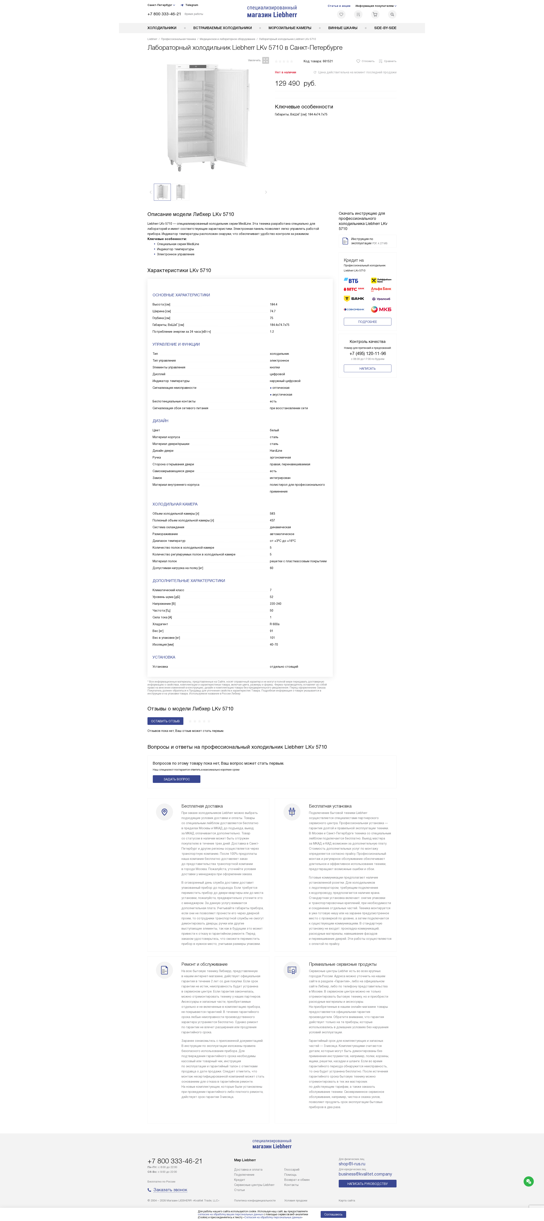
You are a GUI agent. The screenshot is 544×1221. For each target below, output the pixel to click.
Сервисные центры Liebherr (254, 1185)
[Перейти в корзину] (375, 14)
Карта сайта (347, 1200)
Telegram (191, 5)
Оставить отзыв (165, 721)
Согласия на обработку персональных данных (272, 1217)
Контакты (291, 1185)
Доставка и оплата (248, 1169)
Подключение (244, 1174)
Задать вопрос (177, 779)
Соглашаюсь (333, 1214)
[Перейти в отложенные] (341, 14)
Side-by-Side (385, 28)
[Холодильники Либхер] (272, 11)
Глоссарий (291, 1169)
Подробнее (367, 322)
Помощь (290, 1174)
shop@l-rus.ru (352, 1163)
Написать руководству (367, 1184)
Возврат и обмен (297, 1179)
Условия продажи (295, 1200)
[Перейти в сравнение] (358, 14)
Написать (368, 368)
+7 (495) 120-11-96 (368, 353)
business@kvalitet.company (365, 1174)
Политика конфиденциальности (255, 1200)
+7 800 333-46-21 (164, 14)
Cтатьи (239, 1190)
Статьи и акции (339, 5)
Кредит (239, 1179)
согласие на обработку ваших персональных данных (230, 1214)
